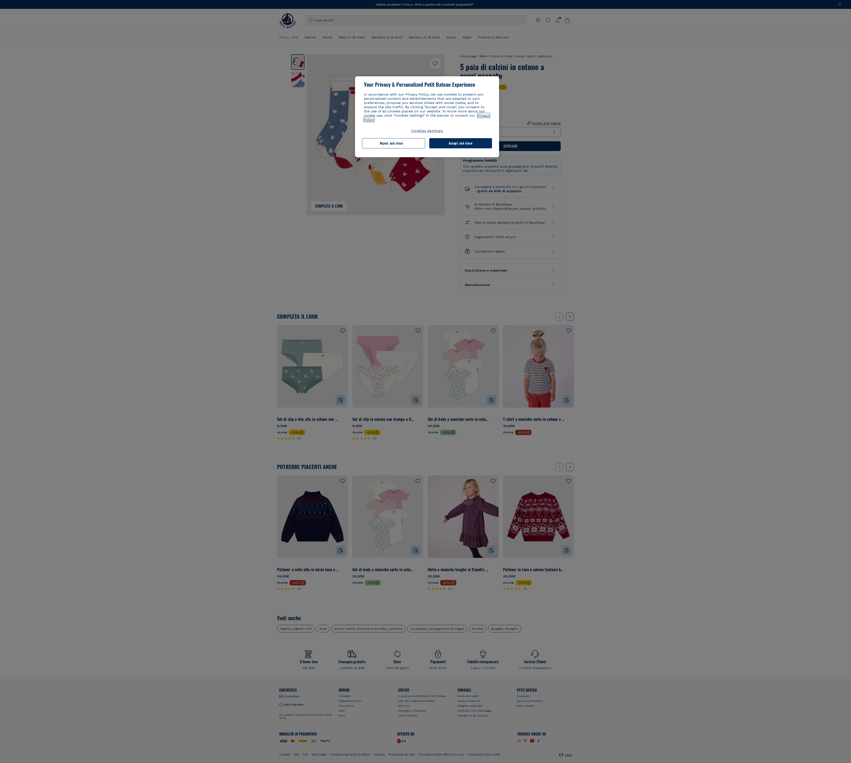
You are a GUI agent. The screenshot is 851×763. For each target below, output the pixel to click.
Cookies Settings (427, 131)
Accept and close (460, 143)
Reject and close (391, 143)
